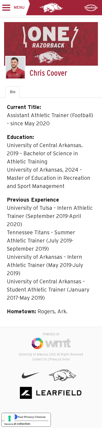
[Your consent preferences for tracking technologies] (9, 418)
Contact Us (39, 359)
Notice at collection (17, 423)
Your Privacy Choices (31, 416)
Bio (13, 92)
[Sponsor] (91, 7)
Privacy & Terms (60, 359)
